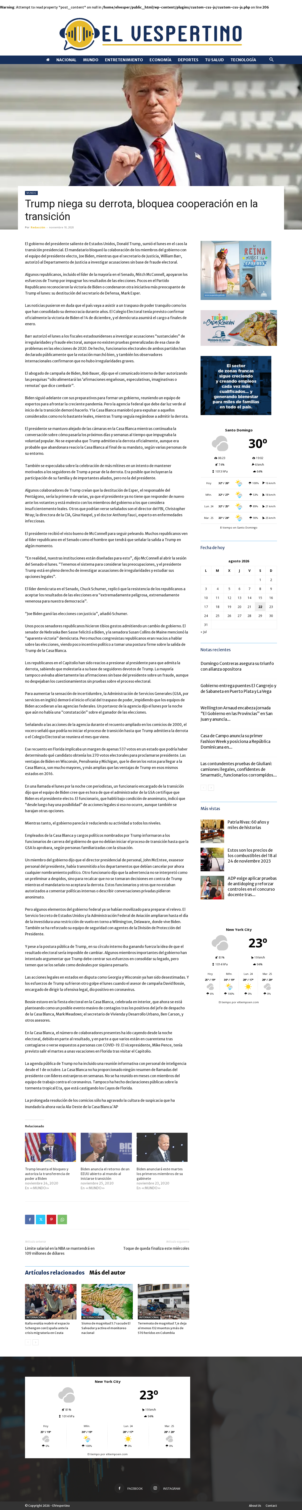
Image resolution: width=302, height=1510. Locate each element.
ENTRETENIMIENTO (124, 59)
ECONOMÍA (160, 59)
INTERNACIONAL (36, 1317)
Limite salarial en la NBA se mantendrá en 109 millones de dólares (60, 1251)
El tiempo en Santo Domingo (238, 527)
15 (260, 597)
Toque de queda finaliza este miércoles (156, 1248)
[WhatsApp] (62, 1219)
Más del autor (107, 1273)
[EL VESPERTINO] (151, 33)
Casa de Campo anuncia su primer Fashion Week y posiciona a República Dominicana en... (235, 741)
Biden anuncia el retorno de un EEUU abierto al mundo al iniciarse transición (105, 1174)
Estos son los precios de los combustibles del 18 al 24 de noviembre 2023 (252, 856)
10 (206, 597)
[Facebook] (29, 1219)
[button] (271, 60)
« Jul (204, 631)
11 (217, 597)
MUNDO (90, 59)
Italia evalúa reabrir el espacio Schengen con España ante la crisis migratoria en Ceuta (47, 1328)
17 (206, 606)
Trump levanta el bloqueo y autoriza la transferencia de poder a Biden (47, 1174)
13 (239, 597)
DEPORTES (188, 59)
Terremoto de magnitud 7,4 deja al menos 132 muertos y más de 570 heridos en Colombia (162, 1328)
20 (239, 606)
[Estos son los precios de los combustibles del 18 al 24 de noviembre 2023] (212, 859)
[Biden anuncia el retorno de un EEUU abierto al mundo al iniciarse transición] (106, 1147)
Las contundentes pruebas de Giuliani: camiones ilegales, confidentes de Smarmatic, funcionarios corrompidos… (239, 769)
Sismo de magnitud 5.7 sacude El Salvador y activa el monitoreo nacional (105, 1328)
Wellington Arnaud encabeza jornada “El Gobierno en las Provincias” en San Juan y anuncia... (237, 713)
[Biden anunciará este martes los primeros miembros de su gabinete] (162, 1147)
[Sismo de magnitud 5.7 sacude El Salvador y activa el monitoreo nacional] (107, 1301)
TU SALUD (214, 59)
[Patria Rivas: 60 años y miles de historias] (212, 831)
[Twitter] (40, 1219)
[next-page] (35, 1342)
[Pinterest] (51, 1219)
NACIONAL (66, 59)
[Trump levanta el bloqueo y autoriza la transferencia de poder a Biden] (50, 1147)
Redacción (38, 227)
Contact (271, 1505)
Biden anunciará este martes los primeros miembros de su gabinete (160, 1174)
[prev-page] (28, 1342)
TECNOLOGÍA (243, 59)
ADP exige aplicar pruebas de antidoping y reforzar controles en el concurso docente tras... (252, 886)
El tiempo (225, 1002)
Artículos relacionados (55, 1273)
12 (229, 597)
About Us (255, 1505)
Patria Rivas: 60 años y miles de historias (248, 825)
